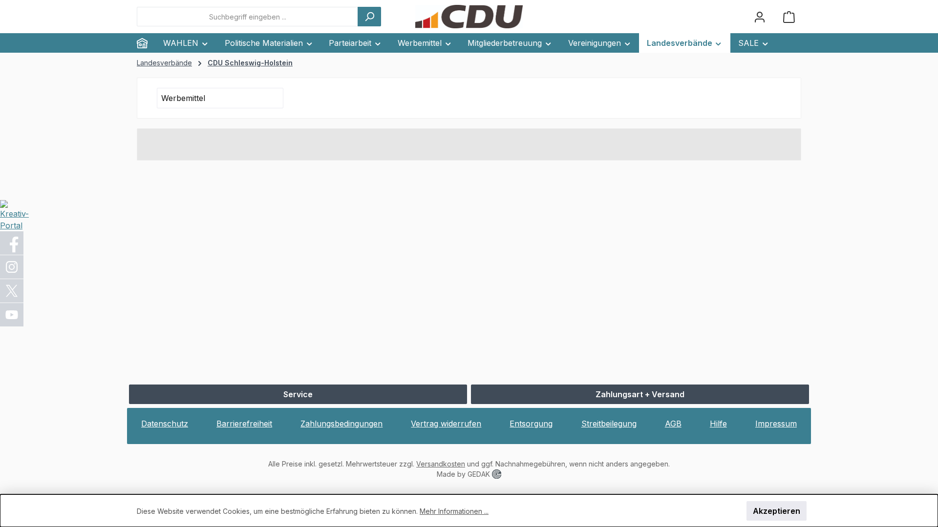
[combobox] (247, 16)
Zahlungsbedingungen (341, 423)
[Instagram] (12, 267)
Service (298, 394)
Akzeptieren (776, 511)
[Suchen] (369, 16)
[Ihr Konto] (759, 17)
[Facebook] (12, 243)
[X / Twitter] (12, 291)
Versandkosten (440, 464)
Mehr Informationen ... (454, 511)
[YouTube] (12, 314)
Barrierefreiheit (244, 423)
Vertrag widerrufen (446, 423)
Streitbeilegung (609, 423)
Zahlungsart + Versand (640, 394)
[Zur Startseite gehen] (469, 16)
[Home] (146, 43)
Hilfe (718, 423)
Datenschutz (164, 423)
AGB (673, 423)
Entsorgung (531, 423)
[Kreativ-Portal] (14, 215)
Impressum (776, 423)
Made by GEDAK (464, 474)
